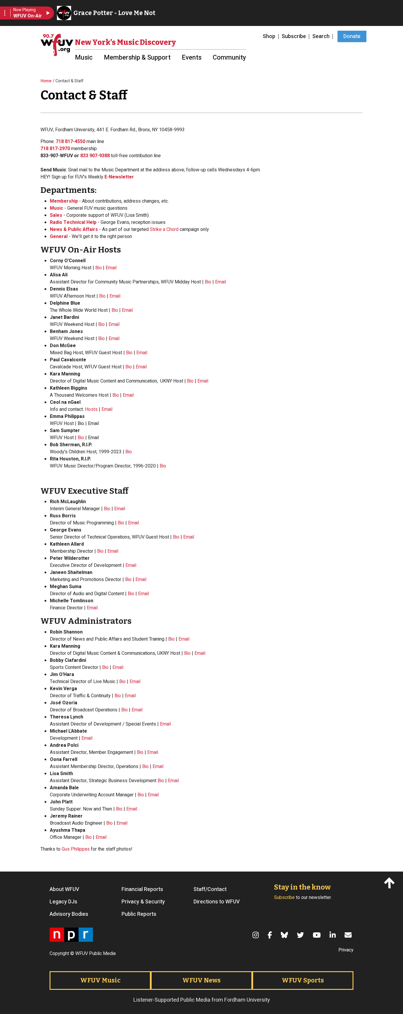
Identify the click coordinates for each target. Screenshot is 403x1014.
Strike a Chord (164, 229)
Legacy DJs (63, 902)
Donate (352, 36)
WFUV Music (100, 980)
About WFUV (64, 889)
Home (46, 81)
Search (321, 36)
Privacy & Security (143, 902)
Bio (98, 267)
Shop (269, 36)
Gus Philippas (76, 849)
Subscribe (294, 36)
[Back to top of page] (390, 882)
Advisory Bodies (69, 914)
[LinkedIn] (334, 934)
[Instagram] (257, 934)
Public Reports (139, 914)
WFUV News (201, 980)
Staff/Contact (210, 889)
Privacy (345, 950)
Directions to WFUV (217, 902)
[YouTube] (317, 934)
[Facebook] (271, 934)
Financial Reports (142, 889)
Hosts (91, 409)
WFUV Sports (303, 980)
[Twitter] (301, 934)
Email (111, 267)
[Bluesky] (285, 934)
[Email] (349, 934)
